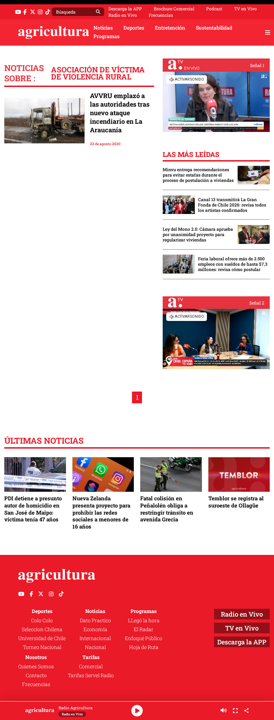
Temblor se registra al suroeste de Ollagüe (236, 502)
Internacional (95, 638)
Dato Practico (95, 620)
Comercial (91, 666)
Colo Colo (42, 620)
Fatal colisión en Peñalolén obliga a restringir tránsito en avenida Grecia (166, 509)
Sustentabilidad (214, 28)
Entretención (170, 28)
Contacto (36, 675)
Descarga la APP (125, 8)
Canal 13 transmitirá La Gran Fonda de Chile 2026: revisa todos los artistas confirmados (232, 205)
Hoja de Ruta (143, 647)
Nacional (95, 647)
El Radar (143, 629)
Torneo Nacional (42, 647)
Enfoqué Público (143, 638)
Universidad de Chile (42, 638)
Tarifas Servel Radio (91, 675)
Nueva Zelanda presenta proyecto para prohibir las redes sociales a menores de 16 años (101, 512)
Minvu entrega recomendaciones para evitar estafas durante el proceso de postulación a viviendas (198, 175)
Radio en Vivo (122, 15)
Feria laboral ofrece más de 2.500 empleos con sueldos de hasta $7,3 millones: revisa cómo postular (233, 264)
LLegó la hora (143, 620)
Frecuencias (161, 15)
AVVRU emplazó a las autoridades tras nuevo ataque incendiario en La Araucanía (119, 112)
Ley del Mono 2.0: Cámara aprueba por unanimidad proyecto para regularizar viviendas (198, 234)
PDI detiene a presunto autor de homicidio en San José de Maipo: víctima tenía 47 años (33, 509)
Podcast (214, 8)
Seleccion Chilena (42, 629)
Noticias (103, 28)
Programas (106, 36)
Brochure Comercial (174, 8)
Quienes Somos (36, 666)
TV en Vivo (245, 8)
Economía (95, 629)
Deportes (133, 28)
